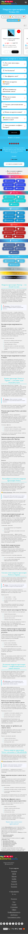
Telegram (14, 876)
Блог (14, 902)
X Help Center (7, 681)
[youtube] (16, 924)
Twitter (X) (14, 884)
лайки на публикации (7, 836)
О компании (14, 907)
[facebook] (10, 924)
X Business (6, 399)
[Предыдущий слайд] (1, 150)
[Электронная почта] (19, 924)
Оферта (14, 909)
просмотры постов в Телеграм (9, 843)
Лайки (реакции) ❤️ (19, 16)
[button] (14, 164)
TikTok (14, 874)
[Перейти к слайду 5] (16, 159)
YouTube (14, 879)
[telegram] (7, 924)
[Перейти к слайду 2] (12, 159)
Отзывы (14, 904)
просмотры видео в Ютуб (9, 844)
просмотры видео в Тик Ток (9, 842)
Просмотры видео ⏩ (13, 20)
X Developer (7, 306)
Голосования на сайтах (14, 917)
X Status (6, 585)
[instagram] (1, 924)
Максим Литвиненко (7, 492)
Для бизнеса (14, 915)
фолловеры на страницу (8, 834)
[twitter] (13, 924)
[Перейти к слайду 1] (11, 159)
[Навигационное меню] (26, 2)
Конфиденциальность (14, 912)
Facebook (14, 881)
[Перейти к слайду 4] (15, 159)
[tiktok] (4, 924)
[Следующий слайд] (27, 150)
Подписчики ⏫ (7, 16)
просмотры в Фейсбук (8, 846)
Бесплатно (14, 886)
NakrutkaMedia (13, 173)
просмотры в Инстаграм (8, 840)
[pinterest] (22, 924)
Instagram (14, 871)
